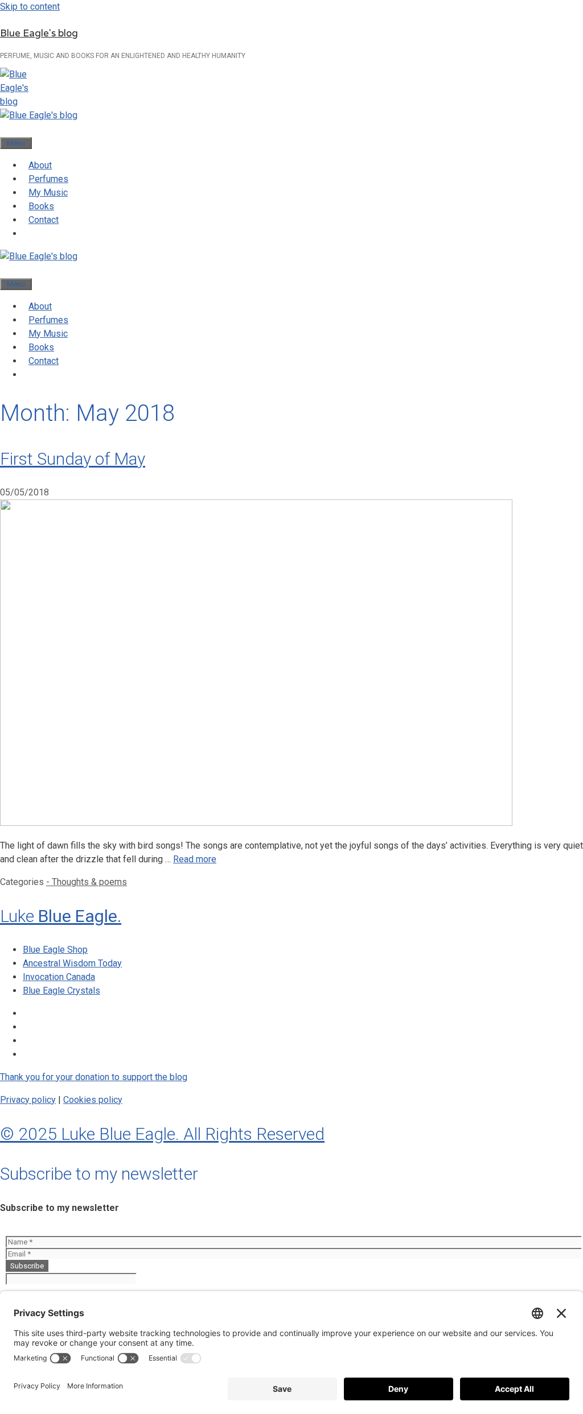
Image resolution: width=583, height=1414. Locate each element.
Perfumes (48, 178)
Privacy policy (28, 1099)
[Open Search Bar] (5, 128)
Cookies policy (92, 1099)
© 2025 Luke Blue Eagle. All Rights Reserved (162, 1134)
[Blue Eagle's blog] (38, 115)
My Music (48, 192)
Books (41, 206)
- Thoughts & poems (86, 881)
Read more (194, 859)
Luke (60, 916)
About (40, 165)
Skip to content (30, 6)
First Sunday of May (72, 459)
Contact (43, 219)
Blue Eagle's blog (39, 33)
